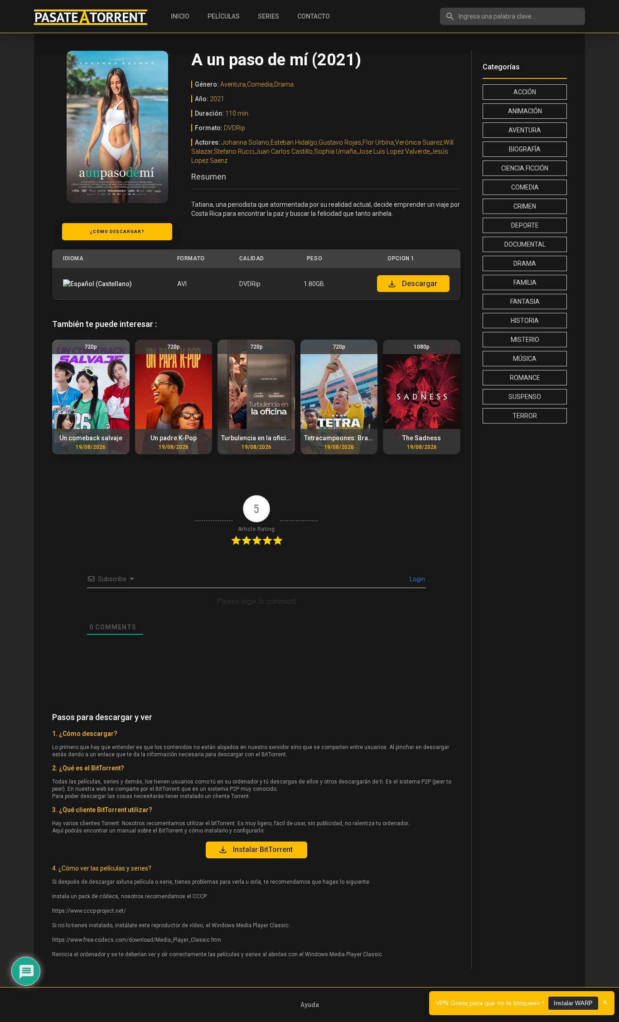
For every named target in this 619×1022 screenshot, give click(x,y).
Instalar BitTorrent (263, 849)
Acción (524, 92)
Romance (525, 377)
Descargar (419, 283)
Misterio (525, 339)
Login (416, 579)
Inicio (180, 16)
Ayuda (309, 1004)
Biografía (525, 149)
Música (525, 358)
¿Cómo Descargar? (117, 231)
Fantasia (525, 301)
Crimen (524, 206)
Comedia (525, 187)
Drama (524, 263)
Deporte (525, 225)
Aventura (524, 130)
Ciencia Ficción (524, 168)
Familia (525, 282)
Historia (525, 320)
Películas (224, 16)
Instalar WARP (573, 1003)
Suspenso (524, 396)
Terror (525, 415)
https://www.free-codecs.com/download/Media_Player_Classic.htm (136, 940)
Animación (525, 111)
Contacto (313, 16)
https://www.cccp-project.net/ (89, 911)
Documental (525, 244)
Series (268, 16)
